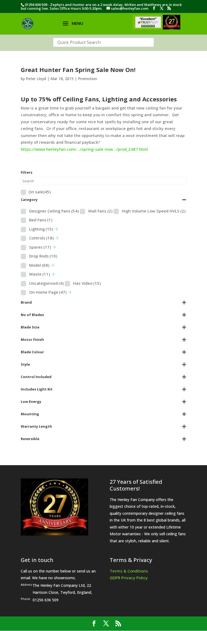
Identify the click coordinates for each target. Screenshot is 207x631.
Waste (39, 274)
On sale (39, 191)
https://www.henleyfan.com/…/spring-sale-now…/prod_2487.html (84, 149)
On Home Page (48, 292)
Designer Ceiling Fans (54, 211)
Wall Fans (100, 211)
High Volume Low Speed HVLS (153, 211)
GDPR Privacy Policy (129, 577)
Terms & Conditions (129, 571)
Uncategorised (46, 283)
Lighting (41, 229)
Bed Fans (40, 219)
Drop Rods (43, 256)
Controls (41, 238)
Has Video (87, 283)
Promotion (87, 78)
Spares (40, 247)
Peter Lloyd (36, 78)
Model (39, 265)
